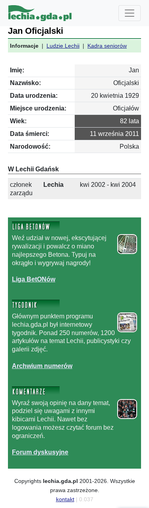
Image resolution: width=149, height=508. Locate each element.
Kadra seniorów (107, 46)
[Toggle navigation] (129, 13)
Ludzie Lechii (62, 46)
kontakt (65, 499)
